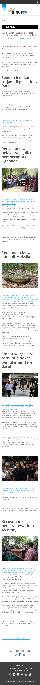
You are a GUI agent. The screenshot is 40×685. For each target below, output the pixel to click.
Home (3, 20)
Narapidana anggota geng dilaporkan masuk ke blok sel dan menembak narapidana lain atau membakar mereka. (19, 570)
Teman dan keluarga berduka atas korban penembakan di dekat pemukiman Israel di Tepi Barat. (18, 490)
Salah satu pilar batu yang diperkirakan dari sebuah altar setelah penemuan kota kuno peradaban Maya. (20, 298)
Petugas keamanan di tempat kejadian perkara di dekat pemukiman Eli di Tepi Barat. (17, 407)
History (16, 38)
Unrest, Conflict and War (28, 38)
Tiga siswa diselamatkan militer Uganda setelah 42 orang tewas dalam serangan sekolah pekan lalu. (18, 202)
